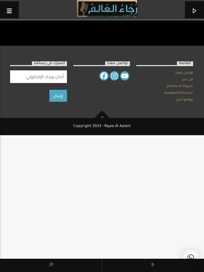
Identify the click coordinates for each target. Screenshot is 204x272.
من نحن (187, 80)
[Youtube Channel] (124, 75)
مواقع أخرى (184, 100)
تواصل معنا (184, 73)
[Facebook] (104, 75)
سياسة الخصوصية (178, 93)
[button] (191, 258)
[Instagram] (114, 75)
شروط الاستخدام (180, 86)
